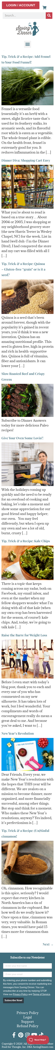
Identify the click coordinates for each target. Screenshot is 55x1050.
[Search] (49, 15)
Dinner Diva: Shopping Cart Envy (25, 160)
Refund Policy (27, 1026)
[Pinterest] (20, 1035)
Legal (27, 1017)
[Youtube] (34, 1035)
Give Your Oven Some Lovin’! (22, 438)
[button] (27, 44)
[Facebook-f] (14, 1035)
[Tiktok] (41, 1035)
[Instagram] (27, 1035)
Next (48, 944)
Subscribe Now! (13, 1000)
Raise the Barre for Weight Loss (24, 635)
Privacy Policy (20, 994)
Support (27, 1021)
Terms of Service (41, 994)
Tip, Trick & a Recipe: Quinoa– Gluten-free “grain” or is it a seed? (23, 269)
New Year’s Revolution (17, 733)
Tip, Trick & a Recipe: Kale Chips (25, 541)
